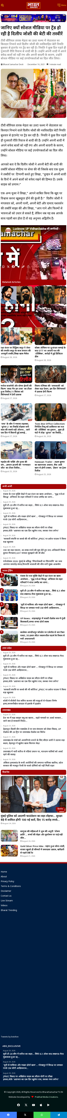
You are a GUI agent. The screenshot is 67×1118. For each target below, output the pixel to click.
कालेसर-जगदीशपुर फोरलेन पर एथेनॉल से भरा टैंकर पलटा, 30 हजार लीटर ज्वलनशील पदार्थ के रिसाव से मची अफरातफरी (42, 635)
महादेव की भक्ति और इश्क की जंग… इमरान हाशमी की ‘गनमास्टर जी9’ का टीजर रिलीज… (16, 465)
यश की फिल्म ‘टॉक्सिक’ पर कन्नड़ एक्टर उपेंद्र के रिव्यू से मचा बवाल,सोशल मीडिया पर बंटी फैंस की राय (50, 311)
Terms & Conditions (11, 886)
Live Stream (7, 900)
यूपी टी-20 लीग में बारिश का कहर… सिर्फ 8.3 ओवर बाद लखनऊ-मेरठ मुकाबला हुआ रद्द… (42, 593)
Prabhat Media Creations (46, 1097)
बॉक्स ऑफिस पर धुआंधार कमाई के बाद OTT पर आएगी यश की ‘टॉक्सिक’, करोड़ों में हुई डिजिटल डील (50, 352)
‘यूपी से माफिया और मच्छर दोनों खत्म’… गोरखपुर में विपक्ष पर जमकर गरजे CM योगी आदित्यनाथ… (42, 606)
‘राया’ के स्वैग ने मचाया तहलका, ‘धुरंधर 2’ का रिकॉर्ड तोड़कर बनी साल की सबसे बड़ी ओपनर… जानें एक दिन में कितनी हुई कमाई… (15, 428)
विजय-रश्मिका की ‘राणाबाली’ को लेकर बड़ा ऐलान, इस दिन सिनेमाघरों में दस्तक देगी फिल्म (50, 389)
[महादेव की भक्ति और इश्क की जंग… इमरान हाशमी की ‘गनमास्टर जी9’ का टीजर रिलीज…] (16, 450)
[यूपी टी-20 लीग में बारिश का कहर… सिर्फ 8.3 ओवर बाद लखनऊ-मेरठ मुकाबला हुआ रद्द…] (9, 595)
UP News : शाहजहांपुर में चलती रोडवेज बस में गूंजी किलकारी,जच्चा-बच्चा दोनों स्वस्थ (42, 620)
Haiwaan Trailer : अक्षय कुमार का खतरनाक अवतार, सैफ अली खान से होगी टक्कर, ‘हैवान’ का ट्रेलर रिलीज (50, 466)
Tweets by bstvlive (10, 1037)
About (4, 876)
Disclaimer (6, 891)
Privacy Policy (7, 881)
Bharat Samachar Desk (13, 64)
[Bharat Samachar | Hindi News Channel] (33, 5)
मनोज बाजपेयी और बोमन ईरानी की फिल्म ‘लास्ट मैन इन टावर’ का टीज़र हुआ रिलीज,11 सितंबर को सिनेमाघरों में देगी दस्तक (16, 390)
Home (4, 872)
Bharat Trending (9, 910)
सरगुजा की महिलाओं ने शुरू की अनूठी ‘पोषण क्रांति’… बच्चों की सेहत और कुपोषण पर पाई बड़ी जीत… (41, 835)
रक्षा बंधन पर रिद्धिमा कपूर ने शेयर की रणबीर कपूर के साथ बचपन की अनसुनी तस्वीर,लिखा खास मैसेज (16, 350)
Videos (4, 905)
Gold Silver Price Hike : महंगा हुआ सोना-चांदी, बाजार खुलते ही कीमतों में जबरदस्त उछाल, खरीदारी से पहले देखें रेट (42, 849)
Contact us (6, 896)
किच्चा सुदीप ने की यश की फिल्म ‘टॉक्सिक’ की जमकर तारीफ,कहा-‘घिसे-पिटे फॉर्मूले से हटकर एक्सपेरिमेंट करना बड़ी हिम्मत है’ (16, 312)
